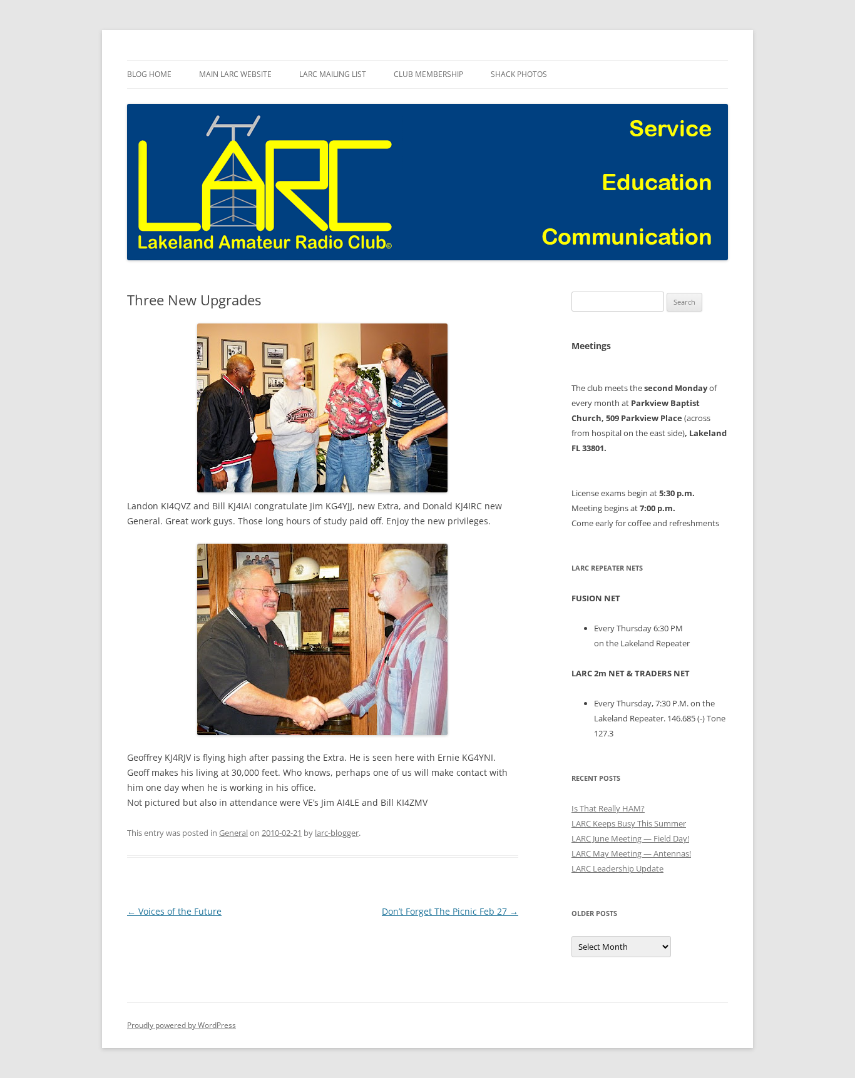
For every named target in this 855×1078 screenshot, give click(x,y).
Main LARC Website (235, 74)
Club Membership (428, 74)
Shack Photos (519, 74)
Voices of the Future (174, 911)
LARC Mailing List (332, 74)
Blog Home (149, 74)
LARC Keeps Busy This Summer (628, 823)
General (233, 832)
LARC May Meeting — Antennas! (631, 853)
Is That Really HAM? (608, 808)
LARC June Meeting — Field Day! (630, 838)
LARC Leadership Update (617, 868)
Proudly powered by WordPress (181, 1025)
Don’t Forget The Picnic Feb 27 (450, 911)
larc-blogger (337, 832)
